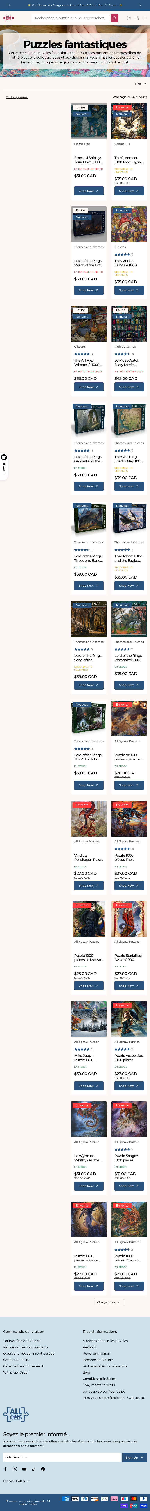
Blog (86, 1372)
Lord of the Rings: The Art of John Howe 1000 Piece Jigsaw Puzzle (88, 757)
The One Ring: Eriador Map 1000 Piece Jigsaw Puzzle (128, 459)
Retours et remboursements (25, 1347)
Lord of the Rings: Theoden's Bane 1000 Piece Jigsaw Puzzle (89, 558)
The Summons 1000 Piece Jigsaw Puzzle (129, 160)
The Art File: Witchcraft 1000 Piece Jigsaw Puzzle (86, 362)
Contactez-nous (15, 1360)
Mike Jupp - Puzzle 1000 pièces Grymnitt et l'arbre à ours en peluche (89, 1058)
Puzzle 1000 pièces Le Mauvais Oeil (89, 958)
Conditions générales (99, 1379)
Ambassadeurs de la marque (105, 1366)
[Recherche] (114, 18)
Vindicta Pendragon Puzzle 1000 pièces (89, 857)
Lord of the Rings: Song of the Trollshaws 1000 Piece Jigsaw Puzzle (88, 658)
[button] (136, 18)
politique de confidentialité (104, 1391)
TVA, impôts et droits (99, 1385)
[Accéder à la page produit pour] (89, 121)
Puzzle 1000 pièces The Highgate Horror (127, 857)
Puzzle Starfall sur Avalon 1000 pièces (128, 958)
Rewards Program (97, 1353)
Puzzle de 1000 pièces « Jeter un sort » (127, 757)
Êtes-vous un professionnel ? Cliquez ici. (114, 1398)
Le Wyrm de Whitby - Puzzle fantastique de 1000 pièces (86, 1158)
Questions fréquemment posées (28, 1353)
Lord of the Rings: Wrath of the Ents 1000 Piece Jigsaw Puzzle (89, 263)
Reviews (89, 1347)
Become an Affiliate (98, 1360)
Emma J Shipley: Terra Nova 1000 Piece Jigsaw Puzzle (87, 160)
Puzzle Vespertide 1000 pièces (128, 1058)
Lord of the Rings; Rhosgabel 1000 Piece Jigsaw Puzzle (128, 658)
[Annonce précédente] (9, 5)
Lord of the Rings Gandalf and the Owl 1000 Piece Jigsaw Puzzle (87, 459)
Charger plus (106, 1302)
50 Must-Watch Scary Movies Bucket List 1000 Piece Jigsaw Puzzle (127, 362)
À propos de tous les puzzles (105, 1341)
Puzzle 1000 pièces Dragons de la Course (126, 1258)
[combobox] (70, 18)
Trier (138, 83)
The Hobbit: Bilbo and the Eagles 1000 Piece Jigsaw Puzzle (129, 558)
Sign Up (132, 1457)
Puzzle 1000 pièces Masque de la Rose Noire (88, 1258)
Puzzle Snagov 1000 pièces (126, 1158)
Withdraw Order (16, 1372)
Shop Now (86, 191)
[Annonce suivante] (140, 5)
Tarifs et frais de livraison (21, 1341)
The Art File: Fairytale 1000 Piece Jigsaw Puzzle (125, 263)
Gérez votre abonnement (23, 1366)
